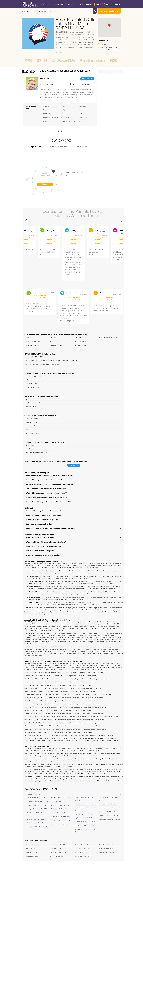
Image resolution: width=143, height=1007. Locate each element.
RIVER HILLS (52, 11)
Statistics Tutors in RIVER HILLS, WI (37, 823)
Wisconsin (43, 11)
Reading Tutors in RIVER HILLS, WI (84, 814)
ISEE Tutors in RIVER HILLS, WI (59, 801)
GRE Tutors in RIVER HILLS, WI (59, 809)
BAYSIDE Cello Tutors (32, 856)
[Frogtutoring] (30, 4)
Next (122, 220)
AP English (46, 106)
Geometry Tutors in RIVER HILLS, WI (85, 821)
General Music (83, 117)
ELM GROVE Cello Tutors (57, 848)
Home (24, 11)
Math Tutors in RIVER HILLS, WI (36, 797)
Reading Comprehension (50, 117)
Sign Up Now (73, 465)
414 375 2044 (113, 4)
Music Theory (47, 113)
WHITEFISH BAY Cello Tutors (34, 848)
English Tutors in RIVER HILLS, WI (60, 824)
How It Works (71, 4)
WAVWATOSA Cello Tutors (106, 852)
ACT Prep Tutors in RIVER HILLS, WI (61, 797)
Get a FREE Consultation (58, 147)
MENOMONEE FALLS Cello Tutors (60, 845)
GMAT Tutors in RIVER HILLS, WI (60, 812)
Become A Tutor (57, 4)
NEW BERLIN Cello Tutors (106, 845)
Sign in (98, 4)
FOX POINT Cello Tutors (106, 848)
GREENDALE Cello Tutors (82, 852)
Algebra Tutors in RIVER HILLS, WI (84, 818)
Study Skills (46, 121)
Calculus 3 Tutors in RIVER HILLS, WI (109, 819)
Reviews (89, 4)
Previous (26, 220)
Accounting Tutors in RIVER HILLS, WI (109, 808)
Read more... (60, 52)
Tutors (30, 11)
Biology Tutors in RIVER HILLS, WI (60, 820)
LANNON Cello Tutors (56, 856)
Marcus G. (44, 78)
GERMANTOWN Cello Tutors (83, 856)
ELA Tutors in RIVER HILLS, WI (107, 811)
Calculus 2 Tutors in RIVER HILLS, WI (109, 815)
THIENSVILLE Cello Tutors (82, 848)
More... (81, 121)
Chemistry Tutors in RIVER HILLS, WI (37, 801)
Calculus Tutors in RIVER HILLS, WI (37, 819)
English (45, 110)
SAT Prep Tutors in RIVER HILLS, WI (37, 826)
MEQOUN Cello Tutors (32, 852)
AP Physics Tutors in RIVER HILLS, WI (37, 809)
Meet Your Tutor (81, 147)
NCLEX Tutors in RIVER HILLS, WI (60, 816)
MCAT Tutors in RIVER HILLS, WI (60, 805)
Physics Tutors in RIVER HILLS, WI (36, 805)
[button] (109, 26)
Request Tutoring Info (109, 11)
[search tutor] (95, 11)
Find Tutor (45, 4)
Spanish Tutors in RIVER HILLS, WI (84, 825)
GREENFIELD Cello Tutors (82, 845)
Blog (81, 4)
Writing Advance (65, 110)
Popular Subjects (33, 794)
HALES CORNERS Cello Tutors (59, 852)
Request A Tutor (35, 147)
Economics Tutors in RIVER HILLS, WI (109, 804)
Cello (36, 11)
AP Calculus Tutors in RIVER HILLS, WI (86, 804)
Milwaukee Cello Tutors (32, 845)
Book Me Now (87, 78)
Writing (63, 106)
